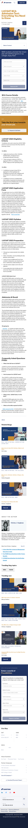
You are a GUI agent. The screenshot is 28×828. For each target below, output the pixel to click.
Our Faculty (21, 759)
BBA (17, 737)
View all (5, 508)
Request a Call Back (15, 130)
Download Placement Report (14, 780)
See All (23, 546)
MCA (2, 750)
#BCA (3, 420)
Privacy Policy (4, 811)
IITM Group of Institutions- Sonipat (9, 770)
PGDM (11, 569)
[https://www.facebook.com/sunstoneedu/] (6, 792)
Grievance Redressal (14, 809)
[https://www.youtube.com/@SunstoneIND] (14, 792)
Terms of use (4, 809)
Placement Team (12, 759)
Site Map (4, 728)
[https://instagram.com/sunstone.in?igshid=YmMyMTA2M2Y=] (10, 792)
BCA (10, 747)
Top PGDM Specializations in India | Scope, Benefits (14, 555)
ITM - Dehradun (5, 767)
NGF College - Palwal (6, 772)
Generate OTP (14, 86)
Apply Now (22, 2)
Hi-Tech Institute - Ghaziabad (8, 765)
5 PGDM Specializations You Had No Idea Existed (13, 559)
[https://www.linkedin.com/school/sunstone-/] (2, 792)
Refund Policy (12, 811)
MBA (4, 569)
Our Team (3, 759)
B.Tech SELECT (5, 737)
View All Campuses (6, 775)
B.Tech (3, 735)
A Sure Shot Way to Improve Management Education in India (14, 550)
